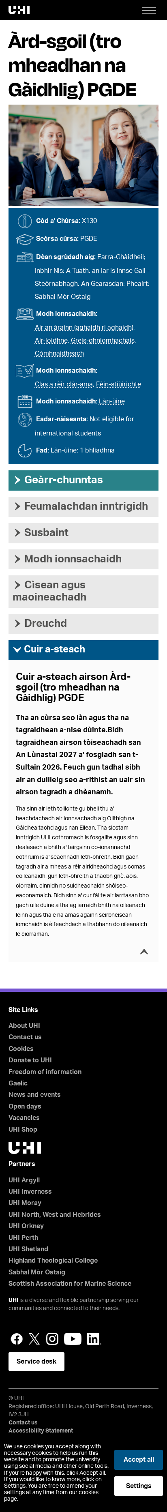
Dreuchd (40, 623)
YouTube (72, 1339)
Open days (25, 1106)
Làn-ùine (112, 401)
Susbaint (41, 533)
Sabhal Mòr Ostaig (37, 1272)
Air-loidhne (51, 340)
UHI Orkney (26, 1226)
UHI (13, 1300)
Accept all (139, 1459)
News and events (35, 1095)
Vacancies (24, 1118)
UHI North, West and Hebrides (55, 1215)
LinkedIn (94, 1339)
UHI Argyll (24, 1180)
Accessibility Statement (41, 1431)
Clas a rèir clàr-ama (64, 384)
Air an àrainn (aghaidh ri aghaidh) (84, 327)
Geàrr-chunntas (58, 480)
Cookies (21, 1049)
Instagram (52, 1339)
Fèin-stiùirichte (118, 384)
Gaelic (18, 1083)
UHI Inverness (30, 1191)
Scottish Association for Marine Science (70, 1283)
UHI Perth (23, 1238)
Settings (139, 1486)
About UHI (24, 1026)
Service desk (36, 1361)
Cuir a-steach (49, 650)
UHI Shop (23, 1129)
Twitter (34, 1339)
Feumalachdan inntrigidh (80, 506)
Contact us (25, 1037)
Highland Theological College (53, 1260)
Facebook (17, 1339)
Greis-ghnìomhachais (103, 340)
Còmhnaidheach (59, 353)
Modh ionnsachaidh (67, 559)
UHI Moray (25, 1203)
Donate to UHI (30, 1060)
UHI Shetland (28, 1249)
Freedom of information (45, 1072)
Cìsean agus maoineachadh (49, 591)
